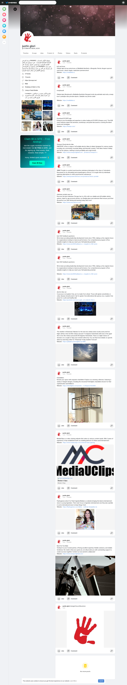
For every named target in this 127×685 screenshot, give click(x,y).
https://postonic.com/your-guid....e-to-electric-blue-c (79, 300)
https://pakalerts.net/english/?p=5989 (74, 341)
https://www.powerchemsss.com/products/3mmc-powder (81, 176)
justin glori (66, 61)
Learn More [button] (73, 681)
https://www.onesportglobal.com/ (73, 554)
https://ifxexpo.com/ (69, 126)
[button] (37, 2)
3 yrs (64, 542)
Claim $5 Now (37, 163)
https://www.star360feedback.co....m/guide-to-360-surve (80, 244)
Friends (50, 53)
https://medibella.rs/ (69, 72)
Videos (68, 53)
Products (84, 53)
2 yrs (64, 62)
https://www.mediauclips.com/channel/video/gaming (79, 442)
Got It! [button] (101, 681)
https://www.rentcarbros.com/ (72, 202)
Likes (42, 53)
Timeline (25, 53)
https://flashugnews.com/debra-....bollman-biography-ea (80, 507)
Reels (75, 53)
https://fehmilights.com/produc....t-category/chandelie (79, 386)
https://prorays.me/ (31, 80)
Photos (60, 53)
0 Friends (28, 74)
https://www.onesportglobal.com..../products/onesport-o (80, 152)
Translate (68, 62)
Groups (34, 53)
